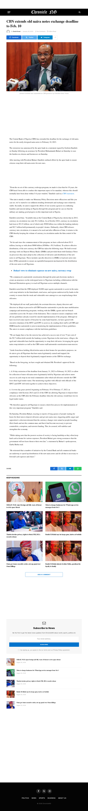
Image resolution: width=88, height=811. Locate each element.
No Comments (41, 31)
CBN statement (68, 193)
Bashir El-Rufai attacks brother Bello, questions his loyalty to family (62, 565)
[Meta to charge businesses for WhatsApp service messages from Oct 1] (63, 492)
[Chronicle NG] (44, 12)
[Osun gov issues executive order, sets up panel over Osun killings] (24, 551)
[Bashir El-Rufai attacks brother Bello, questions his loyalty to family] (63, 551)
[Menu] (9, 12)
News (34, 798)
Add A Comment (44, 574)
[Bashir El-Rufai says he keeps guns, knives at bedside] (63, 521)
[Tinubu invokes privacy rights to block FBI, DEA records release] (24, 521)
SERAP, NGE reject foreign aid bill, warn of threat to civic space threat (23, 506)
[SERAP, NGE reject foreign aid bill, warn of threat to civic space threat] (24, 492)
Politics (25, 798)
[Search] (79, 12)
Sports (42, 798)
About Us (62, 798)
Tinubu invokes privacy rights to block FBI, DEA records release (23, 535)
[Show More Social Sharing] (55, 37)
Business (51, 798)
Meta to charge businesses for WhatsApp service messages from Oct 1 (62, 506)
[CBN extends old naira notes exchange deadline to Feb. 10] (44, 66)
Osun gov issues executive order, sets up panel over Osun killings (23, 565)
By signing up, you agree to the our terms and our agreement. (45, 650)
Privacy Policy (57, 650)
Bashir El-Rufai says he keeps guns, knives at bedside (63, 534)
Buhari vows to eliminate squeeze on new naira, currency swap (42, 270)
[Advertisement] (44, 116)
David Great (16, 31)
